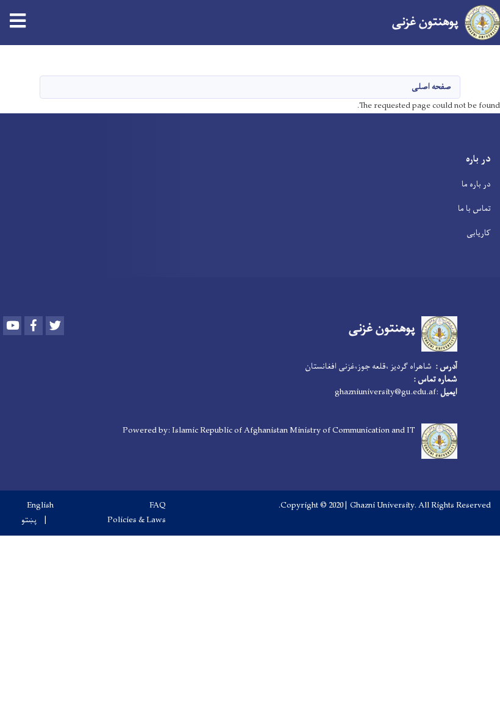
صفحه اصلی (431, 86)
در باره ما (476, 184)
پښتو (29, 520)
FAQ (157, 505)
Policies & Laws (136, 520)
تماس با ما (474, 208)
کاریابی (478, 233)
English (40, 505)
